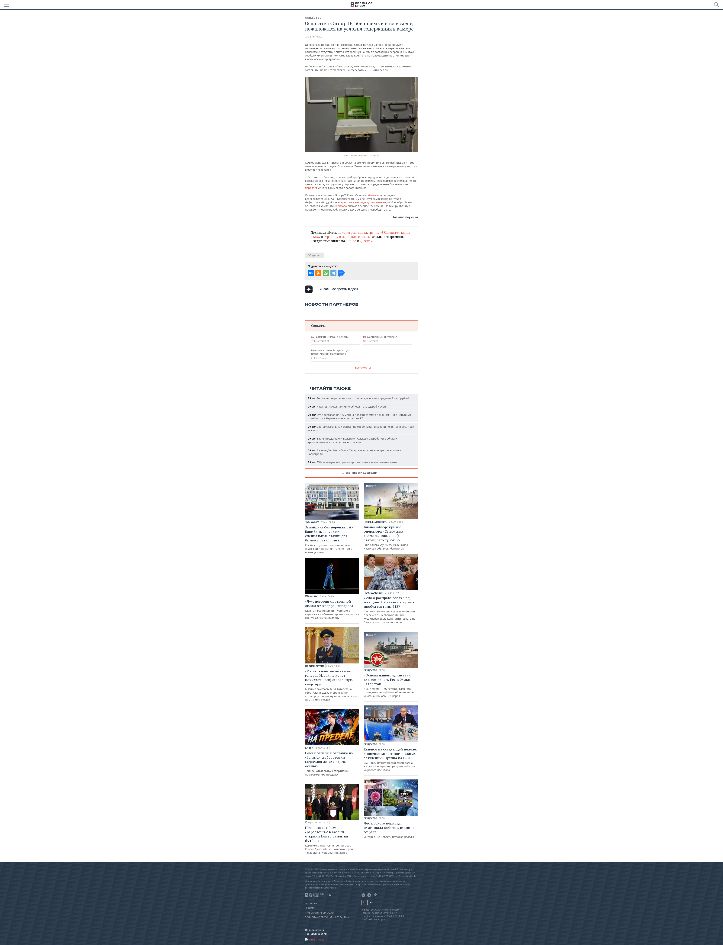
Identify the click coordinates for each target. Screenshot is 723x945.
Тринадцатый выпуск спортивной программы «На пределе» (329, 763)
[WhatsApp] (326, 273)
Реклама (310, 908)
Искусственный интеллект (380, 338)
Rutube (351, 241)
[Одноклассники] (318, 273)
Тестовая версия (316, 933)
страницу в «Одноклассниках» (347, 237)
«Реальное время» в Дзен (339, 289)
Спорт (309, 747)
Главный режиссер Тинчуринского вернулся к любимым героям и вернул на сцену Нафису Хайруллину (332, 609)
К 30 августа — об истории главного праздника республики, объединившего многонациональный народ (390, 685)
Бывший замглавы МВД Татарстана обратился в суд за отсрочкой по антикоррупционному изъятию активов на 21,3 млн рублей (331, 685)
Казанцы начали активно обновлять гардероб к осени (347, 406)
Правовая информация (319, 912)
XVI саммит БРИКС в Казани (330, 338)
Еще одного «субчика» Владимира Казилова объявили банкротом (386, 537)
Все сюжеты (363, 367)
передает (311, 188)
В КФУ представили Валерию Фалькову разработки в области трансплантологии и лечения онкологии (352, 440)
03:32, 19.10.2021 (314, 36)
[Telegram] (333, 273)
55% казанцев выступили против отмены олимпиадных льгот (352, 462)
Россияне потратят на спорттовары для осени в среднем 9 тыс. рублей (359, 398)
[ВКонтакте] (311, 273)
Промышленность (375, 521)
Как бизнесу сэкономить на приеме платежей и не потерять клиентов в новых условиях (329, 539)
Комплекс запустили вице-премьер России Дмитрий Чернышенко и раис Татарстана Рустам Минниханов (329, 839)
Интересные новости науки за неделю (389, 830)
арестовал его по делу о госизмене (363, 202)
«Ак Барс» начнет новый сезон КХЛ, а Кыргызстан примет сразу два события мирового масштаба (390, 759)
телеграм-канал (354, 233)
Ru (364, 902)
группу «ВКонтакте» (384, 233)
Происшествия (314, 665)
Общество (313, 17)
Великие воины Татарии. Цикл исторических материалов (331, 354)
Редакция (311, 903)
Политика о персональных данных (327, 917)
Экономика (312, 522)
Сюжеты (318, 325)
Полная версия (315, 930)
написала (341, 206)
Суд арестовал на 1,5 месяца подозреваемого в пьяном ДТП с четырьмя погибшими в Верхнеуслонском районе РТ (359, 416)
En (371, 902)
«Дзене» (366, 241)
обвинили (373, 195)
